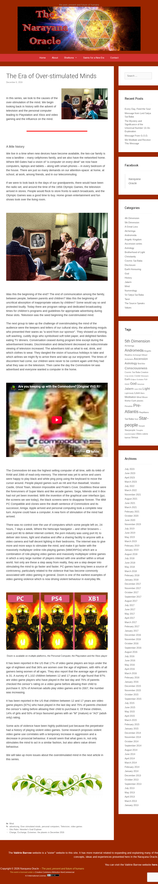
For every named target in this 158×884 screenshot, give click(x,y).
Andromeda (130, 235)
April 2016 (130, 669)
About (55, 57)
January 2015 (131, 728)
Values (128, 307)
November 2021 (133, 494)
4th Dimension (132, 218)
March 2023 (131, 481)
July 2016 (129, 656)
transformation (130, 434)
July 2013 (129, 788)
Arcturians (129, 359)
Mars (142, 393)
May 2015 (130, 711)
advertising (14, 826)
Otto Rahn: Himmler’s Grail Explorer (25, 829)
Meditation (130, 397)
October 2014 (131, 741)
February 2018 (132, 575)
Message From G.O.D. (136, 135)
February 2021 (132, 511)
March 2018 (131, 571)
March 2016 (131, 673)
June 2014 (130, 754)
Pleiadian (129, 406)
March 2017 (131, 622)
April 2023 (130, 477)
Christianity (130, 256)
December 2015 (133, 686)
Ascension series (133, 243)
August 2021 (131, 498)
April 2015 (130, 716)
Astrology (129, 248)
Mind (11, 823)
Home (43, 57)
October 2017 (131, 592)
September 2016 (133, 647)
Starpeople (130, 430)
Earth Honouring (133, 269)
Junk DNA (138, 389)
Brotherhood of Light (135, 252)
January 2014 (131, 771)
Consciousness (136, 368)
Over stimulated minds (30, 826)
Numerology (131, 290)
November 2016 (133, 639)
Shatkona (69, 57)
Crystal (137, 376)
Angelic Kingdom (133, 239)
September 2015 (133, 699)
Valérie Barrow (23, 852)
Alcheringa (130, 231)
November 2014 (133, 737)
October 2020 (131, 515)
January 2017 (131, 630)
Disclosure (130, 265)
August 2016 (131, 652)
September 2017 (133, 596)
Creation (144, 372)
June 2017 (130, 609)
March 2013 (131, 801)
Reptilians (144, 412)
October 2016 (131, 643)
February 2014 (132, 767)
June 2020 (130, 520)
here (154, 864)
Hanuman (140, 384)
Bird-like (141, 363)
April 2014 (130, 758)
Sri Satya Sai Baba (134, 294)
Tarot (127, 299)
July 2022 (129, 486)
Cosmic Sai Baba (133, 260)
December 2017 (133, 584)
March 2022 (131, 490)
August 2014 (131, 750)
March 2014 (131, 762)
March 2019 (131, 541)
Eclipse (133, 379)
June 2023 (130, 473)
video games (76, 826)
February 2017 (132, 626)
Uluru (138, 433)
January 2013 (131, 805)
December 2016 (133, 635)
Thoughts (139, 430)
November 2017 (133, 588)
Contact (114, 57)
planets (140, 401)
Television (65, 826)
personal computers (50, 826)
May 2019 (130, 537)
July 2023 (129, 469)
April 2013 (130, 796)
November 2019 (133, 524)
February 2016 (132, 677)
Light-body (129, 393)
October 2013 (131, 779)
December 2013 (133, 775)
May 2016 (130, 664)
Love (137, 392)
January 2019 (131, 549)
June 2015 (130, 707)
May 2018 (130, 567)
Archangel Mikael (140, 355)
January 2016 (131, 681)
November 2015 (133, 690)
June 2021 (130, 503)
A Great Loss (131, 226)
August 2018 (131, 554)
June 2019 (130, 532)
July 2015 (129, 703)
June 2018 (130, 562)
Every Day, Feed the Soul (137, 109)
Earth (127, 379)
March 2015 (131, 720)
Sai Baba (129, 419)
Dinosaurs (145, 376)
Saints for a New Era (93, 57)
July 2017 (129, 605)
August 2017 (131, 601)
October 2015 (131, 694)
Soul (136, 419)
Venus (134, 437)
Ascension (141, 358)
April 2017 (130, 618)
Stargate (142, 426)
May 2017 (130, 613)
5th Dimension (132, 222)
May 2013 (130, 792)
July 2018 (129, 558)
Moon (145, 397)
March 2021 (131, 507)
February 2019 (132, 545)
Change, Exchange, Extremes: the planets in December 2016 (36, 832)
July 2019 (129, 528)
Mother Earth (130, 401)
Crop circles (129, 376)
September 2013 (133, 784)
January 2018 (131, 579)
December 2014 (133, 733)
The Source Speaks (135, 303)
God (127, 273)
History (128, 277)
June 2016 (130, 660)
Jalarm (128, 282)
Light (146, 388)
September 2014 (133, 745)
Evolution (140, 379)
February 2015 (132, 724)
